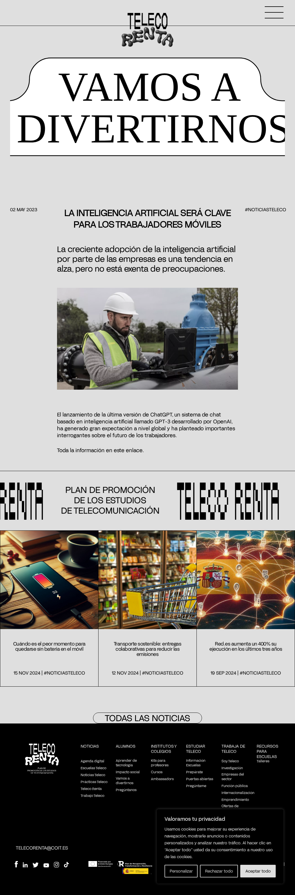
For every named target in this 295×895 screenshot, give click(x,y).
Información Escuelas (195, 762)
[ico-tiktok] (66, 865)
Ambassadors (162, 779)
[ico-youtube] (46, 866)
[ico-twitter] (35, 865)
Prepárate (194, 772)
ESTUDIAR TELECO (195, 749)
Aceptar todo (258, 871)
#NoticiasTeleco (265, 209)
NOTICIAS (90, 746)
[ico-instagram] (56, 865)
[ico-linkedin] (25, 865)
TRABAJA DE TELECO (233, 749)
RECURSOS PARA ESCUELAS (267, 751)
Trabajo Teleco (92, 795)
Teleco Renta (91, 789)
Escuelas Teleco (93, 768)
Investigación (232, 768)
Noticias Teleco (93, 775)
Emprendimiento (235, 799)
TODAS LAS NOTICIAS (147, 718)
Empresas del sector (233, 776)
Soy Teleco (230, 761)
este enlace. (129, 450)
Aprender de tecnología (126, 762)
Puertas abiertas (199, 779)
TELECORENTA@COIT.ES (42, 847)
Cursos (156, 772)
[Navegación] (274, 12)
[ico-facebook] (16, 865)
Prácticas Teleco (94, 782)
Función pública (235, 786)
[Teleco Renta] (42, 759)
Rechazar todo (219, 871)
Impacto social (128, 772)
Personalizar (181, 871)
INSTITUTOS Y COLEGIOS (164, 749)
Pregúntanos (126, 790)
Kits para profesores (160, 762)
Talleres (263, 761)
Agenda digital (92, 761)
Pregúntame (196, 786)
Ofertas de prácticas (230, 808)
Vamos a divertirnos (124, 780)
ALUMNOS (125, 746)
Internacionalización (238, 793)
